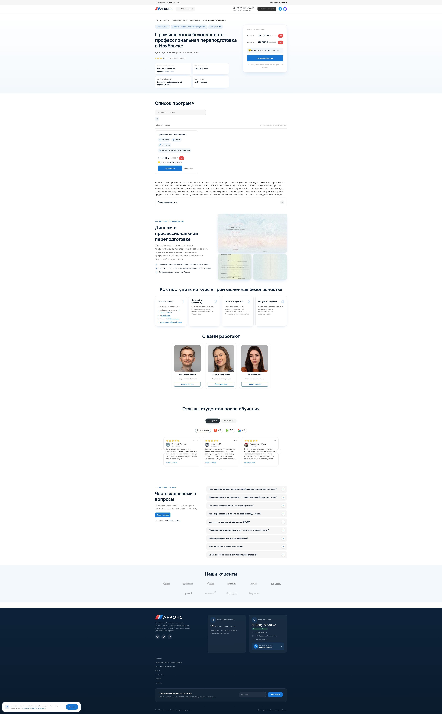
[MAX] (163, 636)
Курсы (157, 671)
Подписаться (275, 694)
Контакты (171, 2)
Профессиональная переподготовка (168, 663)
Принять (72, 707)
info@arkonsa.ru (173, 319)
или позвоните (168, 521)
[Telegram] (157, 636)
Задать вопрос (187, 384)
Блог (179, 2)
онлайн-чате (165, 316)
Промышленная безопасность (172, 134)
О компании (160, 2)
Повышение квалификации (165, 667)
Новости (158, 679)
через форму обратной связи (171, 322)
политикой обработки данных (34, 708)
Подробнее (188, 168)
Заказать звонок (267, 9)
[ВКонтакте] (169, 636)
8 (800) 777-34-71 (243, 8)
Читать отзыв (171, 462)
